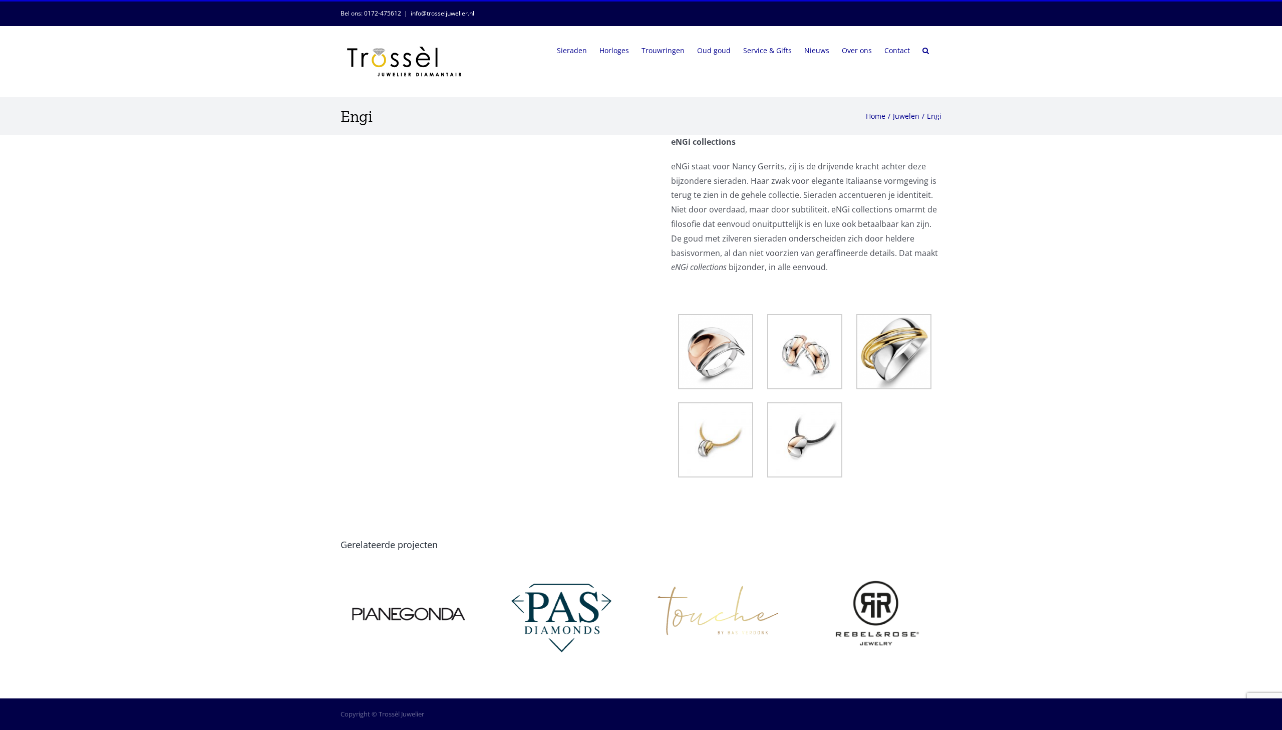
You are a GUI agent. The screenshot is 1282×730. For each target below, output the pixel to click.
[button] (925, 49)
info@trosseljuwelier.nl (442, 13)
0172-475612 (382, 13)
